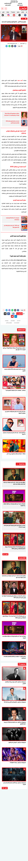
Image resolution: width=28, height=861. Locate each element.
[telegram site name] (15, 316)
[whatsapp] (4, 310)
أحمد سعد (20, 80)
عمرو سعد (6, 320)
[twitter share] (12, 46)
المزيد (6, 554)
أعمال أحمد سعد (16, 323)
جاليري (3, 12)
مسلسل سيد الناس (9, 323)
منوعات (7, 12)
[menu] (5, 8)
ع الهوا (18, 12)
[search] (2, 8)
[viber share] (7, 46)
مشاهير (22, 12)
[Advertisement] (14, 64)
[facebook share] (15, 46)
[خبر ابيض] (23, 8)
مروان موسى (13, 320)
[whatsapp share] (9, 46)
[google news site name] (13, 313)
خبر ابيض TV (13, 12)
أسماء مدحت (22, 43)
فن (26, 12)
